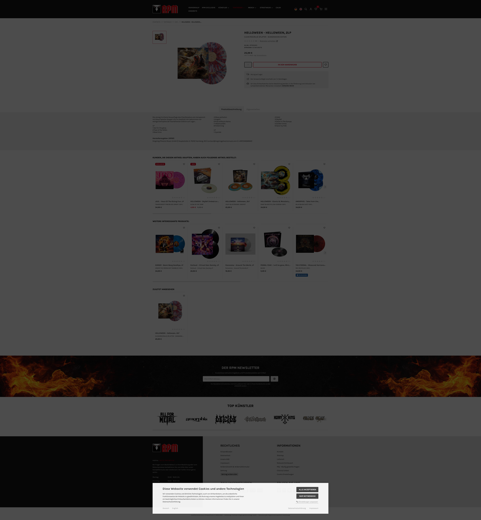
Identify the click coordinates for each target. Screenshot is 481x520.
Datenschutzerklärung (297, 508)
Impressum (313, 508)
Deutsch (166, 508)
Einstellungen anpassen (308, 502)
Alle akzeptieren (307, 490)
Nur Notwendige (307, 496)
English (175, 508)
